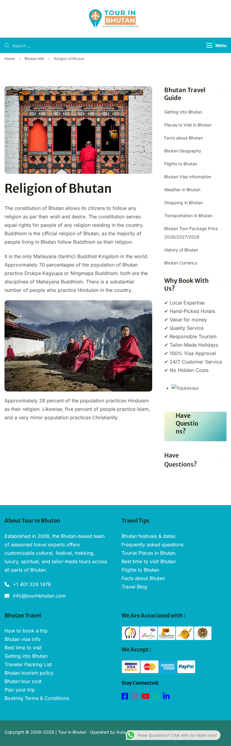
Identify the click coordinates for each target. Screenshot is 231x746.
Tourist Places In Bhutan (148, 553)
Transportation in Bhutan (188, 215)
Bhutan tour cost (23, 681)
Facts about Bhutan (183, 137)
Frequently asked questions (152, 545)
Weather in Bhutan (182, 189)
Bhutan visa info (23, 639)
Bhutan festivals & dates (148, 536)
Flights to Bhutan (180, 163)
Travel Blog (134, 587)
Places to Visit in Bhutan (187, 124)
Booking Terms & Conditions (37, 698)
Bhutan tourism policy (29, 673)
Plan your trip (20, 690)
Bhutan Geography (182, 150)
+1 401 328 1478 (32, 584)
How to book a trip (26, 631)
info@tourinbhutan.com (39, 596)
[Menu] (209, 45)
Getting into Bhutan (183, 111)
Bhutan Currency (180, 262)
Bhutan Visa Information (187, 176)
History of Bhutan (181, 249)
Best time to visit (23, 648)
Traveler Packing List (28, 664)
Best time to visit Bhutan (149, 561)
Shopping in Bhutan (183, 202)
